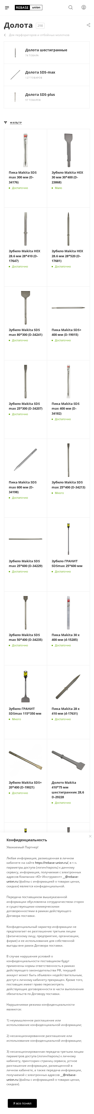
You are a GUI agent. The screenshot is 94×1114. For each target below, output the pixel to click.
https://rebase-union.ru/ (51, 863)
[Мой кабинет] (83, 8)
